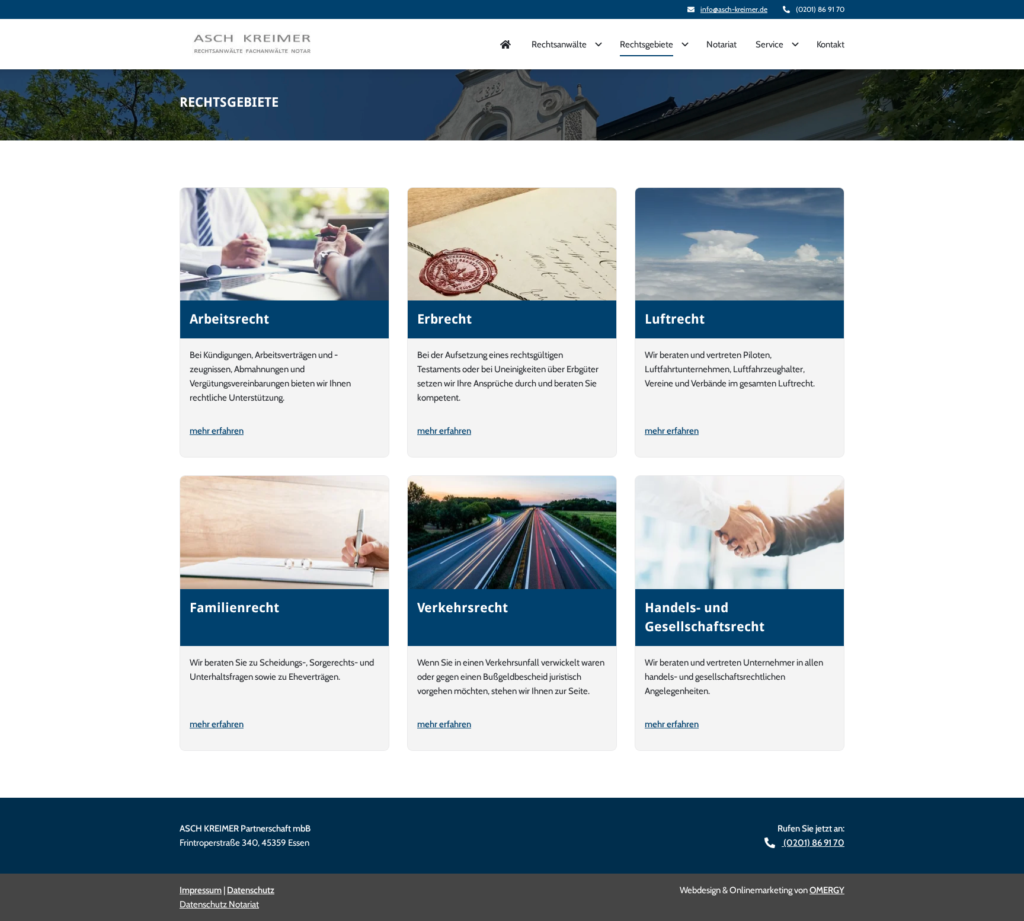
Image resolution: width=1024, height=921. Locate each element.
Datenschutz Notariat (219, 904)
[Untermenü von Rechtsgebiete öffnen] (685, 44)
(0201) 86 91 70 (813, 842)
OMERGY (826, 890)
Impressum (201, 890)
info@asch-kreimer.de (733, 9)
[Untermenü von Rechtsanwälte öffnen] (598, 44)
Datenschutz (250, 890)
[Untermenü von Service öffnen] (795, 44)
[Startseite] (252, 44)
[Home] (505, 44)
